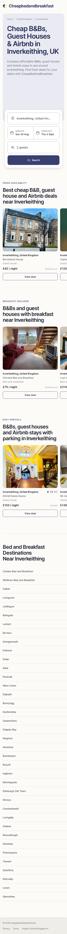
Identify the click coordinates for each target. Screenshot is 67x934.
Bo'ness (7, 632)
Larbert (7, 624)
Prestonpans (10, 852)
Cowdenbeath (11, 808)
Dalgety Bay (9, 729)
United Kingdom (24, 19)
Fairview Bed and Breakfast (18, 377)
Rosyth (7, 764)
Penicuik (7, 676)
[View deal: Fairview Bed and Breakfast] (30, 348)
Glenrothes (9, 896)
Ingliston (7, 773)
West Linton (9, 685)
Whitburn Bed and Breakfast (19, 580)
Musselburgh (10, 835)
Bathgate (8, 615)
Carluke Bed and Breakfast (18, 571)
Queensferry (10, 720)
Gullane (7, 826)
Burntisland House (13, 259)
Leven (6, 887)
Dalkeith (7, 694)
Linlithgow (8, 606)
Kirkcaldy (8, 878)
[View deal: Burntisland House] (30, 229)
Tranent (7, 861)
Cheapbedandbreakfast (31, 6)
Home (10, 19)
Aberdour (8, 747)
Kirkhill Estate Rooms (14, 495)
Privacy (6, 928)
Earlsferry (8, 870)
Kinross (7, 799)
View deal (30, 276)
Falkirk (6, 588)
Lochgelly (8, 817)
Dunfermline (9, 711)
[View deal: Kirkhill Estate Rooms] (30, 466)
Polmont (7, 650)
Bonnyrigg (8, 703)
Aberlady (8, 843)
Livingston (8, 597)
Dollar (6, 659)
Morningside (10, 782)
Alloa (5, 668)
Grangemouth (10, 641)
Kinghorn (8, 738)
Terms (16, 928)
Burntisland (9, 755)
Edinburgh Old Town (14, 791)
